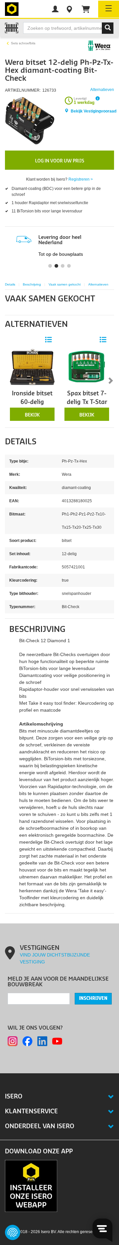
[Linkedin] (42, 1041)
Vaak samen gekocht (65, 284)
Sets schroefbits (23, 43)
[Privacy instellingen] (12, 1232)
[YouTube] (57, 1041)
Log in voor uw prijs (59, 161)
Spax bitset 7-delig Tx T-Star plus (87, 402)
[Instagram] (13, 1041)
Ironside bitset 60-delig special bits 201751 (32, 406)
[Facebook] (27, 1041)
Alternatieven (98, 284)
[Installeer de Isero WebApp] (31, 1185)
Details (10, 284)
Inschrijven (93, 998)
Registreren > (80, 179)
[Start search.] (108, 28)
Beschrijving (32, 284)
